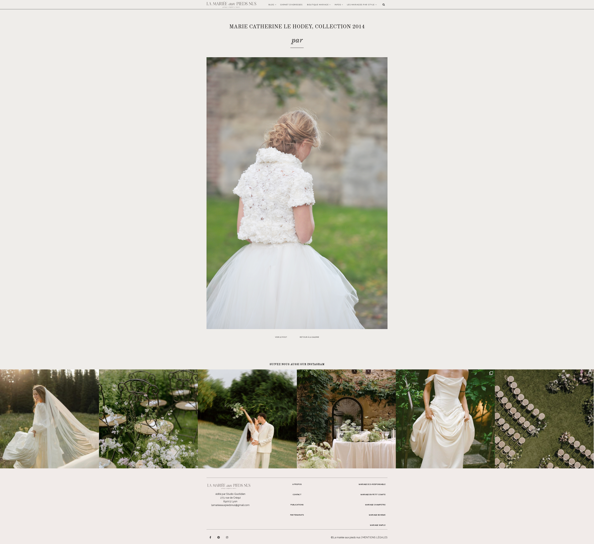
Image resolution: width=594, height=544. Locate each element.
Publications (297, 505)
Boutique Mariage (318, 5)
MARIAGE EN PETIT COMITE (373, 495)
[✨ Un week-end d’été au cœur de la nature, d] (247, 418)
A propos (297, 484)
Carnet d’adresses (291, 5)
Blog (271, 5)
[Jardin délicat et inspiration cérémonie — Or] (544, 418)
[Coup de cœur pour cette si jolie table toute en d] (346, 418)
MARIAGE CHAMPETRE (375, 505)
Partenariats (297, 515)
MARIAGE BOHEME (377, 515)
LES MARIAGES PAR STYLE (361, 5)
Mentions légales (374, 537)
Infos (338, 5)
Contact (297, 495)
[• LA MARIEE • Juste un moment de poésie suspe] (49, 418)
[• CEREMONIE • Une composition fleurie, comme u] (148, 418)
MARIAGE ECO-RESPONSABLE (372, 484)
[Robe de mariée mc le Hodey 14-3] (297, 192)
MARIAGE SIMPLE (377, 525)
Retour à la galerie (309, 337)
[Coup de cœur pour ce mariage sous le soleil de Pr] (445, 418)
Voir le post (281, 337)
